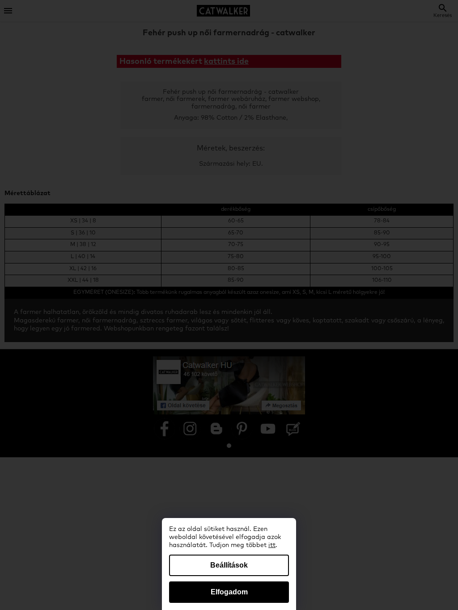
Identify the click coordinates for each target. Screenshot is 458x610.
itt (272, 545)
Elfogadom (229, 592)
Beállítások (229, 565)
